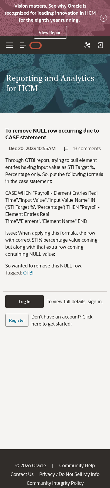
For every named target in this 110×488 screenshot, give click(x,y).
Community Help (77, 465)
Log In (25, 301)
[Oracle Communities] (87, 45)
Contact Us (22, 474)
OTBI (28, 273)
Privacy (47, 474)
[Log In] (100, 45)
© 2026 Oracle (30, 465)
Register (17, 320)
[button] (22, 45)
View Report (50, 32)
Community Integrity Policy (55, 483)
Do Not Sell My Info (79, 474)
